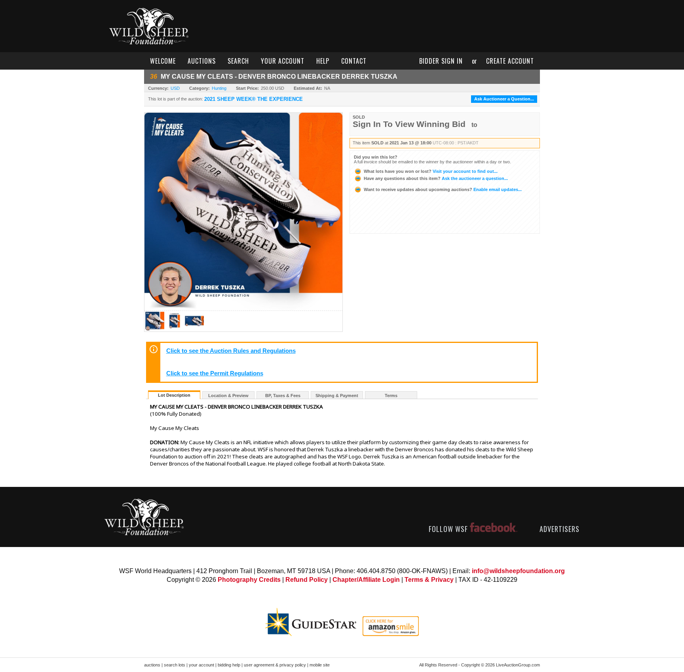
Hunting (219, 88)
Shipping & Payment (336, 395)
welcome (163, 61)
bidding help (229, 665)
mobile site (320, 665)
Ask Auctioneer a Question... (504, 99)
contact (354, 61)
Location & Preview (228, 395)
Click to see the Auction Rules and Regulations (231, 351)
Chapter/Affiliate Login (366, 579)
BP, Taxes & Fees (282, 395)
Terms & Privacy (429, 579)
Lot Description (174, 395)
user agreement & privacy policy (275, 665)
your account (282, 61)
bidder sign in (441, 61)
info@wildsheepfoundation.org (518, 571)
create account (510, 61)
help (322, 61)
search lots (174, 665)
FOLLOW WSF (449, 529)
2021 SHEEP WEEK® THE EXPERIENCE (253, 99)
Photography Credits (249, 579)
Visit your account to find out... (431, 171)
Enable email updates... (443, 189)
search (238, 61)
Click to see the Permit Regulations (214, 373)
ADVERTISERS (560, 529)
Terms (391, 395)
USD (175, 88)
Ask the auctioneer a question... (436, 178)
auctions (202, 61)
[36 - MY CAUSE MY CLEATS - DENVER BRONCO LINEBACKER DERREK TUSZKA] (155, 329)
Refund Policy (306, 579)
